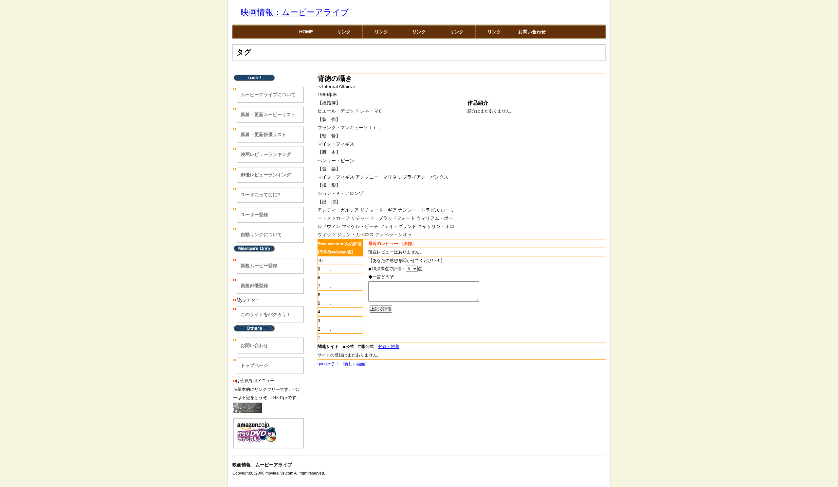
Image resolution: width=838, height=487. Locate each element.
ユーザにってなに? (260, 194)
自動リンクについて (261, 234)
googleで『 (328, 363)
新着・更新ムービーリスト (268, 114)
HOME (306, 31)
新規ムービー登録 (259, 265)
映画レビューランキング (266, 154)
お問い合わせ (532, 31)
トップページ (254, 365)
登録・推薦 (388, 346)
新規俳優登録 (254, 285)
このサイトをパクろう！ (266, 314)
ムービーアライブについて (268, 94)
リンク (344, 31)
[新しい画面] (355, 363)
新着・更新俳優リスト (263, 134)
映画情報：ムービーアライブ (295, 12)
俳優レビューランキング (266, 174)
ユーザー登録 (254, 214)
